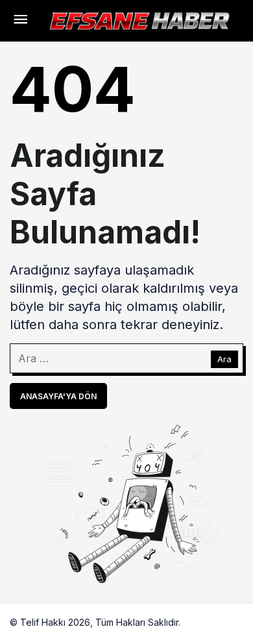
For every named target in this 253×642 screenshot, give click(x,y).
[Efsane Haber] (139, 19)
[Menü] (20, 20)
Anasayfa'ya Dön (58, 396)
